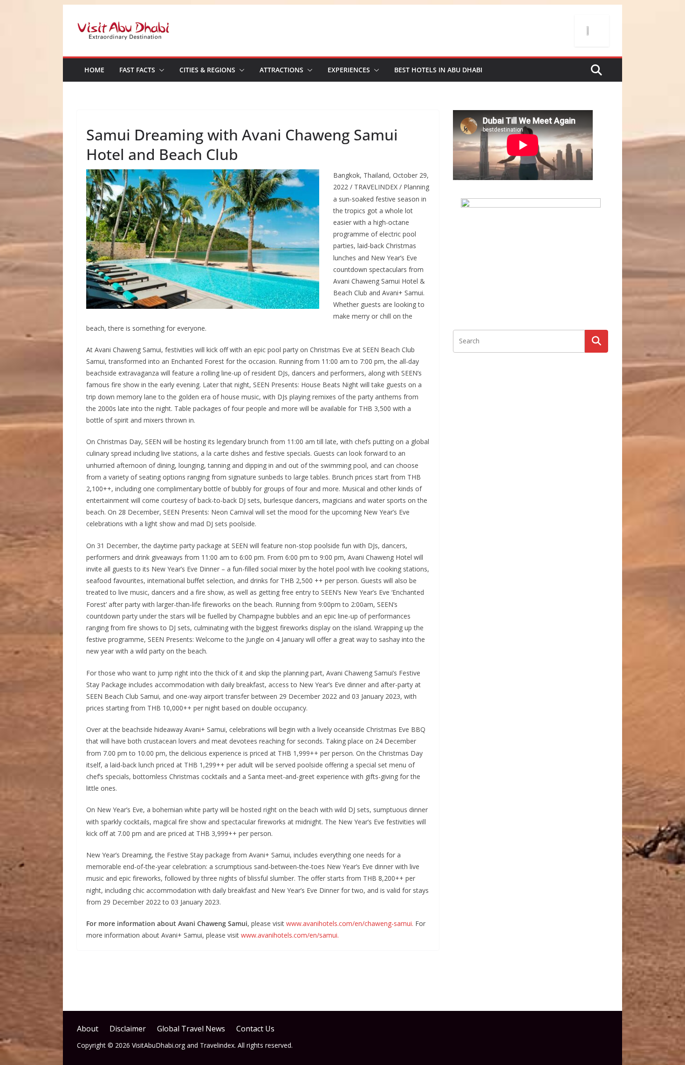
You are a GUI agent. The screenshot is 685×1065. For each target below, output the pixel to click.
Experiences (349, 69)
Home (94, 69)
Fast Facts (137, 69)
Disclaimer (128, 1028)
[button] (159, 70)
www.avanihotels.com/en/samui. (290, 935)
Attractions (281, 69)
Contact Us (255, 1028)
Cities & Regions (207, 69)
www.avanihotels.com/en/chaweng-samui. (349, 923)
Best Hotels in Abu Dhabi (438, 69)
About (87, 1028)
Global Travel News (191, 1028)
